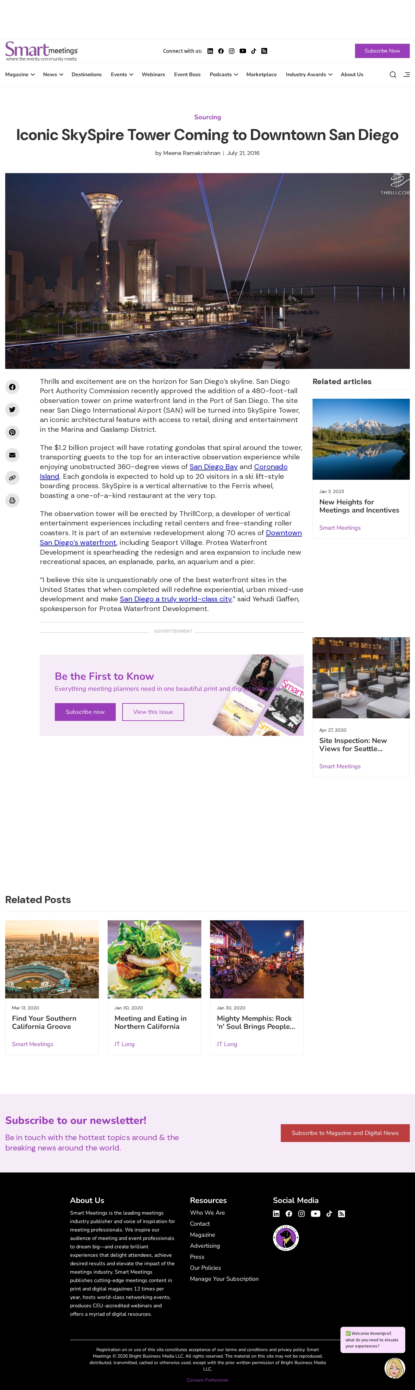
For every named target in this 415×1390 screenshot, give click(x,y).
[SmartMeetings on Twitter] (12, 410)
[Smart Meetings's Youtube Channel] (315, 1212)
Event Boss (187, 74)
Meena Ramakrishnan (191, 153)
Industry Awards (306, 74)
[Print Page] (12, 500)
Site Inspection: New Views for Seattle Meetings (353, 749)
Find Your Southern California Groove (44, 1022)
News (50, 74)
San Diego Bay (214, 466)
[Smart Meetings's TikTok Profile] (253, 51)
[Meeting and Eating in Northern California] (154, 959)
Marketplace (261, 74)
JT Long (124, 1044)
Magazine (17, 74)
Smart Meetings (41, 51)
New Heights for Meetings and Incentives (359, 506)
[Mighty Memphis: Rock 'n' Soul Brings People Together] (257, 959)
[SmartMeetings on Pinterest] (12, 432)
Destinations (87, 74)
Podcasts (221, 74)
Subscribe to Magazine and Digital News (345, 1133)
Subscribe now (85, 712)
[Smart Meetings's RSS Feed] (264, 51)
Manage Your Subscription (224, 1279)
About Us (352, 74)
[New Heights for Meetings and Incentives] (361, 439)
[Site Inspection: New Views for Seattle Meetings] (361, 677)
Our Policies (205, 1268)
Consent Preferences (208, 1380)
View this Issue (153, 712)
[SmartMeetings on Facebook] (12, 387)
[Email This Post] (12, 455)
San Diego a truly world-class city (175, 599)
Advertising (205, 1246)
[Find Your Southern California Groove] (52, 959)
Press (197, 1257)
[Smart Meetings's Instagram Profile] (231, 51)
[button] (395, 1369)
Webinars (153, 74)
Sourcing (207, 117)
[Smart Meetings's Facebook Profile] (221, 51)
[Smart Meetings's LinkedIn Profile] (210, 51)
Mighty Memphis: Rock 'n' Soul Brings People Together (254, 1027)
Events (119, 74)
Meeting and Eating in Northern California (150, 1022)
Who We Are (207, 1213)
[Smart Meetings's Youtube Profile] (243, 51)
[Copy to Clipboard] (12, 478)
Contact (200, 1224)
